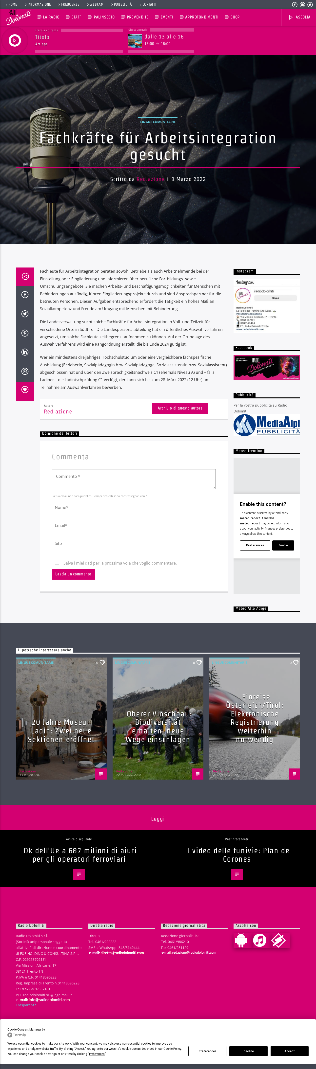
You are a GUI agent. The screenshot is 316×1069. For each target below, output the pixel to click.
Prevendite (137, 17)
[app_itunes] (261, 940)
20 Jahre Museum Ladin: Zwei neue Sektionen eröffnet (61, 730)
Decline (248, 1051)
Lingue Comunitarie (158, 122)
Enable (283, 545)
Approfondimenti (201, 17)
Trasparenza (26, 1005)
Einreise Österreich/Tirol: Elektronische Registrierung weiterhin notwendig (254, 718)
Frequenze (70, 4)
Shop (235, 17)
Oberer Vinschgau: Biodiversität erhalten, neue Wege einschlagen (158, 726)
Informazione (39, 4)
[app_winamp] (280, 940)
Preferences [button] (97, 1054)
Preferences (207, 1051)
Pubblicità (123, 4)
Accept (289, 1051)
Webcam (96, 4)
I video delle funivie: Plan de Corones (238, 854)
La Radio (51, 17)
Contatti (149, 4)
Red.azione (151, 179)
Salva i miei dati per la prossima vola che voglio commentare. (120, 563)
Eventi (167, 17)
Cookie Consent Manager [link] (24, 1029)
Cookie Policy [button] (172, 1049)
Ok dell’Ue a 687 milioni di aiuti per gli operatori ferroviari (80, 854)
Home (12, 4)
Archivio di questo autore (180, 408)
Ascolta (302, 17)
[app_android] (243, 940)
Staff (76, 17)
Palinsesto (104, 17)
